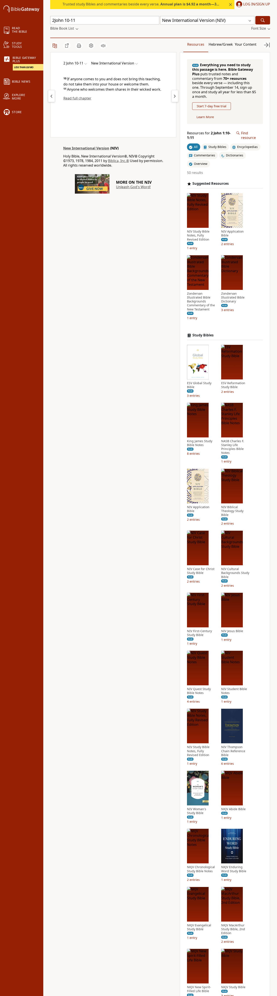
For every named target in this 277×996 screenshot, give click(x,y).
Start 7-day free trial (211, 106)
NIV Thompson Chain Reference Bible (233, 751)
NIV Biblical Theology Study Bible (232, 511)
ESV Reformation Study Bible (233, 385)
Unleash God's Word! (133, 187)
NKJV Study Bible (233, 987)
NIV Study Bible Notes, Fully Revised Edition (198, 235)
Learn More (205, 117)
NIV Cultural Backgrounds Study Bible (235, 573)
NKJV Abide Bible (233, 809)
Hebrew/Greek (221, 44)
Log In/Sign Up (256, 4)
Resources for (208, 135)
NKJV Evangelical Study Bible (199, 927)
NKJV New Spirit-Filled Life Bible (199, 989)
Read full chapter (77, 98)
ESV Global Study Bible (199, 385)
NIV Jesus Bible (232, 631)
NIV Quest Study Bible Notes (199, 691)
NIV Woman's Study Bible (196, 811)
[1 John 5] (51, 96)
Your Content (245, 44)
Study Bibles (203, 335)
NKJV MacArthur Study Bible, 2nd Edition (233, 929)
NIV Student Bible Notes (234, 691)
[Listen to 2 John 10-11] (103, 45)
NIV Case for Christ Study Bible (200, 571)
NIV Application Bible (232, 233)
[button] (252, 4)
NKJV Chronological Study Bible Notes (201, 869)
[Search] (262, 20)
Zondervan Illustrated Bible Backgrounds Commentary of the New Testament (201, 301)
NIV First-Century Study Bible (199, 633)
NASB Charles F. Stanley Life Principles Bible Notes (232, 447)
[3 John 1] (174, 96)
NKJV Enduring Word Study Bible (233, 869)
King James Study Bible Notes (199, 443)
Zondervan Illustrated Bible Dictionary (233, 297)
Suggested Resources (210, 183)
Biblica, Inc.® (118, 160)
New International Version (86, 148)
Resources (195, 44)
